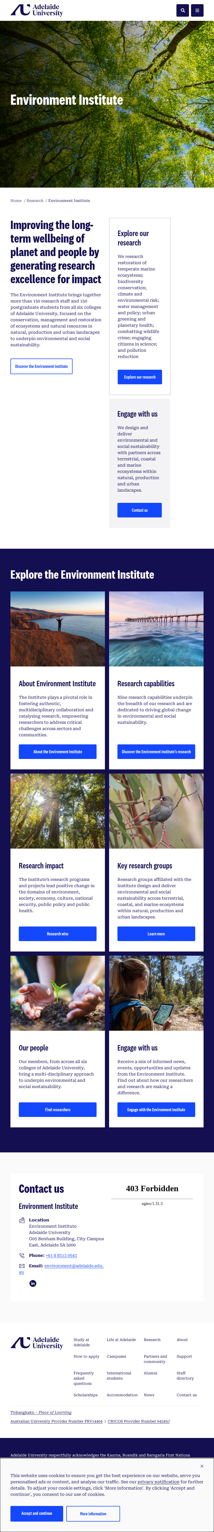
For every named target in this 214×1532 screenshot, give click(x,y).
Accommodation (122, 1395)
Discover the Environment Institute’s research (156, 752)
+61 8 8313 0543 (61, 1255)
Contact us (140, 510)
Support (184, 1356)
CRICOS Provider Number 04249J (139, 1421)
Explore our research (140, 377)
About (182, 1340)
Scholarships (86, 1395)
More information (93, 1514)
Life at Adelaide (121, 1340)
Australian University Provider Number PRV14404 (56, 1421)
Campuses (116, 1356)
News (149, 1395)
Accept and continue (36, 1513)
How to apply (86, 1356)
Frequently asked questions (84, 1378)
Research (152, 1340)
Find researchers (57, 1110)
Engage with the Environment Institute (156, 1110)
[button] (202, 1466)
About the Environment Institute (57, 752)
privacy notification (159, 1481)
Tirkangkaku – (41, 1412)
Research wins (57, 934)
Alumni (150, 1373)
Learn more (156, 934)
